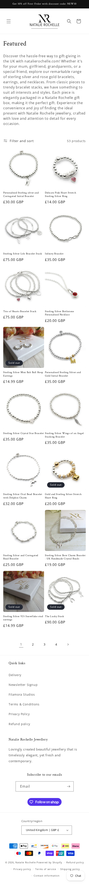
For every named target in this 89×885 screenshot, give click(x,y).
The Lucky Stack (54, 616)
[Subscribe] (68, 786)
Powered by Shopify (49, 862)
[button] (8, 21)
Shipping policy (70, 869)
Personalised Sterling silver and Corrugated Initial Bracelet (21, 194)
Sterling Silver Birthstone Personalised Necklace (59, 313)
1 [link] (21, 644)
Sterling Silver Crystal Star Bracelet (23, 433)
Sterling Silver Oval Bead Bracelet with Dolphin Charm (22, 496)
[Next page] (68, 644)
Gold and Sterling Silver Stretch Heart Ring (63, 496)
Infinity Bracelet (54, 253)
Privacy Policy (19, 714)
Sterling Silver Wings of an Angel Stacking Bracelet (64, 435)
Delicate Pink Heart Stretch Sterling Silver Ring (60, 194)
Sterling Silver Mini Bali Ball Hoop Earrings (23, 374)
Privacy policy (22, 869)
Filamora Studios (22, 694)
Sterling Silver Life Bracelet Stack (22, 253)
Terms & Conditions (24, 704)
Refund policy (19, 724)
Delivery (15, 675)
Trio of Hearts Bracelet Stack (19, 311)
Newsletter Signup (23, 685)
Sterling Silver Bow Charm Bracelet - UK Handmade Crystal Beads (65, 557)
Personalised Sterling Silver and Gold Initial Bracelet (63, 374)
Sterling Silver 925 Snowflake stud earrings (23, 618)
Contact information (46, 875)
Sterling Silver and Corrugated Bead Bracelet (20, 557)
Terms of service (45, 869)
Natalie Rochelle (25, 862)
